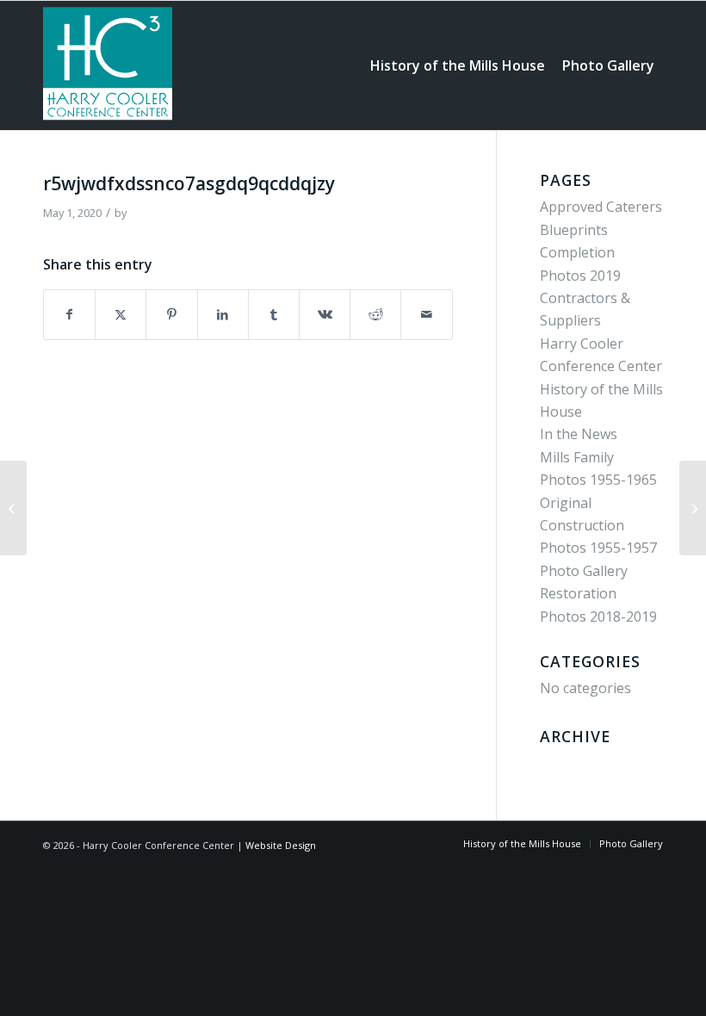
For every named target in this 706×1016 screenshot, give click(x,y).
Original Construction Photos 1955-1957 (598, 525)
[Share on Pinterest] (171, 314)
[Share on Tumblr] (274, 314)
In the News (578, 433)
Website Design (280, 845)
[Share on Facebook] (69, 314)
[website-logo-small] (107, 65)
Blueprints (574, 229)
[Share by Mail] (426, 314)
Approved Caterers (601, 206)
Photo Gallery (584, 570)
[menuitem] (458, 65)
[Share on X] (121, 314)
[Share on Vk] (325, 314)
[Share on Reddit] (375, 314)
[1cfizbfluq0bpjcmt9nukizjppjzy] (13, 508)
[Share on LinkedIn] (223, 314)
